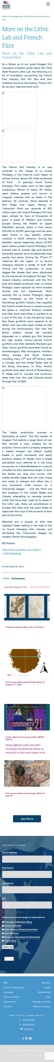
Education (8, 992)
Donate (47, 987)
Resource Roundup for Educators (22, 937)
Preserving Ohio (11, 997)
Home (4, 16)
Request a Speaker (42, 1006)
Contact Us (29, 1028)
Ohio (16, 1050)
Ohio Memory (11, 933)
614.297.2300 (28, 1019)
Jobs (48, 997)
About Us (46, 983)
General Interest (12, 926)
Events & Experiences (13, 987)
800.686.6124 (28, 1024)
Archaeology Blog (15, 16)
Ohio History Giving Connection (21, 929)
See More (27, 818)
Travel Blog (10, 941)
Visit (5, 983)
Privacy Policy (28, 1055)
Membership (44, 992)
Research (7, 1006)
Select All (8, 947)
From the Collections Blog (18, 922)
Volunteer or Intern (41, 1001)
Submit (9, 958)
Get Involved (9, 1001)
